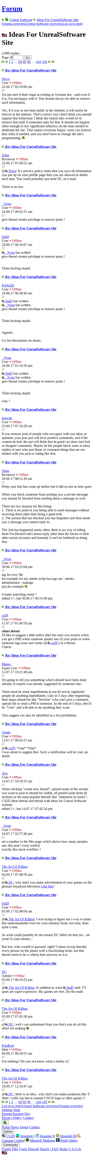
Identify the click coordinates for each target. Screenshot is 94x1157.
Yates (5, 155)
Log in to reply (73, 24)
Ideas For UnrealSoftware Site (57, 20)
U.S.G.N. (75, 1149)
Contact (28, 1118)
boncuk (7, 418)
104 (38, 62)
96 (29, 62)
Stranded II (47, 1136)
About (23, 1127)
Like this (47, 886)
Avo (5, 773)
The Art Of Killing (15, 867)
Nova (5, 79)
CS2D (10, 1136)
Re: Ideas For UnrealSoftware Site (30, 70)
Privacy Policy (12, 1118)
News (15, 1127)
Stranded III (68, 1136)
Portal (6, 1127)
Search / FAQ (49, 1149)
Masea (6, 664)
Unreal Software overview (44, 24)
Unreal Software (21, 20)
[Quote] (3, 91)
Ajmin (6, 732)
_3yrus (6, 204)
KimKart (8, 1045)
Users (23, 1149)
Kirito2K (8, 285)
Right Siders (68, 1140)
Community (10, 1145)
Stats (17, 1110)
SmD (5, 237)
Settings (7, 1110)
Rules (64, 1149)
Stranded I (26, 1136)
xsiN (5, 615)
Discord (33, 1149)
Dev (27, 1114)
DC (11, 882)
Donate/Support (13, 1114)
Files (15, 1149)
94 (20, 62)
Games (8, 1131)
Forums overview (14, 24)
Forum (12, 8)
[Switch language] (4, 1153)
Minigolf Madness (42, 1140)
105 (44, 62)
